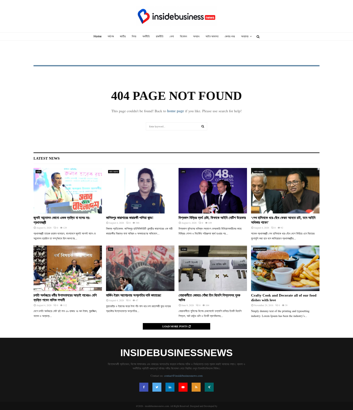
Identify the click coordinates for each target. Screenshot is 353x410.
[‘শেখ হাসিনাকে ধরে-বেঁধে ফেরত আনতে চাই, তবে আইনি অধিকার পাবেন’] (285, 190)
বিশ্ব (134, 36)
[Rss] (196, 387)
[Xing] (209, 387)
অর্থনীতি (146, 36)
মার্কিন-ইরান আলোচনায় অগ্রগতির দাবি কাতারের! (133, 295)
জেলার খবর (230, 36)
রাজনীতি (159, 36)
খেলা (172, 36)
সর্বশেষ (111, 36)
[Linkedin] (169, 387)
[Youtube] (183, 387)
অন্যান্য (244, 36)
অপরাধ (196, 36)
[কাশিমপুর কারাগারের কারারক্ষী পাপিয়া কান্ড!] (140, 190)
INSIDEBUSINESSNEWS (176, 353)
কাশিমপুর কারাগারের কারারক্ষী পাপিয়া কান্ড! (129, 218)
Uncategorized (260, 249)
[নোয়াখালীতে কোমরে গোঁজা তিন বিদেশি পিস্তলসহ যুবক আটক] (213, 268)
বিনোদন (183, 36)
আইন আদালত (212, 36)
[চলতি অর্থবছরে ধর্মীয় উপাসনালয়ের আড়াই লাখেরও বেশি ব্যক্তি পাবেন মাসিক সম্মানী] (68, 268)
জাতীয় (123, 36)
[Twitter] (156, 387)
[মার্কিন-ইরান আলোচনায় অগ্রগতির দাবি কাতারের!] (140, 268)
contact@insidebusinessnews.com (183, 376)
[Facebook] (143, 387)
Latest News (47, 158)
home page (175, 110)
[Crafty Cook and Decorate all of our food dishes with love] (285, 268)
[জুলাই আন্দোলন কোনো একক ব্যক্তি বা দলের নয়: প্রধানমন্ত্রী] (68, 190)
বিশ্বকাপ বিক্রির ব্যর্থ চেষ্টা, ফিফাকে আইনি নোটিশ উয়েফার (212, 218)
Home (98, 36)
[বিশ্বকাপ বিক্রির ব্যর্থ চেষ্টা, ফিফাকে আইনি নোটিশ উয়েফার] (213, 190)
